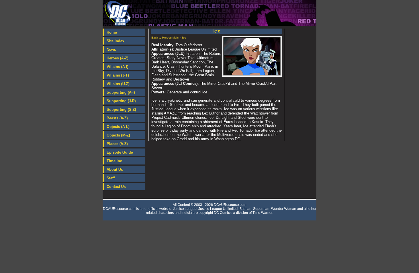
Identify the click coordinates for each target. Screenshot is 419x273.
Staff (111, 178)
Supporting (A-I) (121, 92)
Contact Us (116, 186)
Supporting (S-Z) (121, 109)
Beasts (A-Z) (117, 118)
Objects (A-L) (118, 127)
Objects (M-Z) (118, 135)
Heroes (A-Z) (117, 58)
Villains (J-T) (118, 75)
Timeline (114, 161)
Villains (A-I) (117, 67)
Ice (184, 37)
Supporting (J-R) (121, 101)
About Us (115, 169)
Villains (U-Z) (118, 84)
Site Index (115, 41)
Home (112, 32)
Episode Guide (120, 152)
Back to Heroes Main (165, 37)
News (111, 49)
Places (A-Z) (117, 144)
